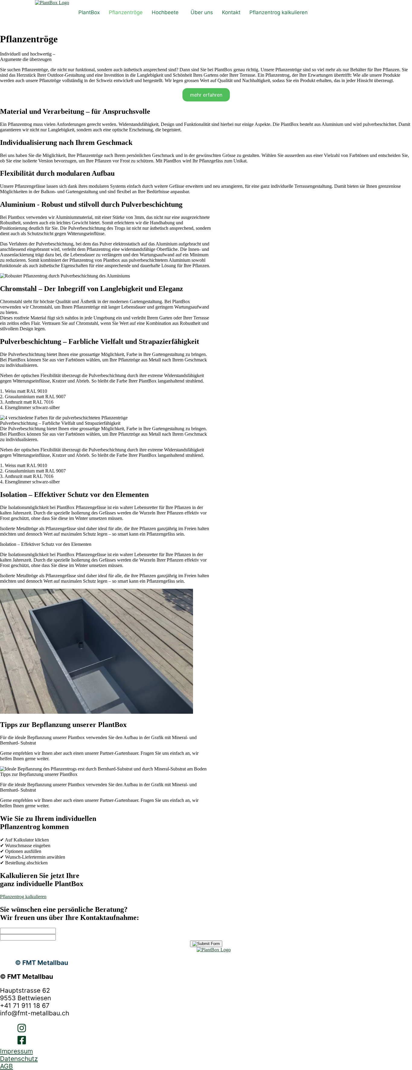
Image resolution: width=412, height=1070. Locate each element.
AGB (6, 1066)
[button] (166, 12)
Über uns (202, 12)
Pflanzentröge (126, 12)
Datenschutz (19, 1058)
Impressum (16, 1051)
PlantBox (89, 12)
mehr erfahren (206, 95)
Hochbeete (165, 12)
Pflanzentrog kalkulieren (278, 12)
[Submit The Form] (206, 943)
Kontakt (231, 12)
